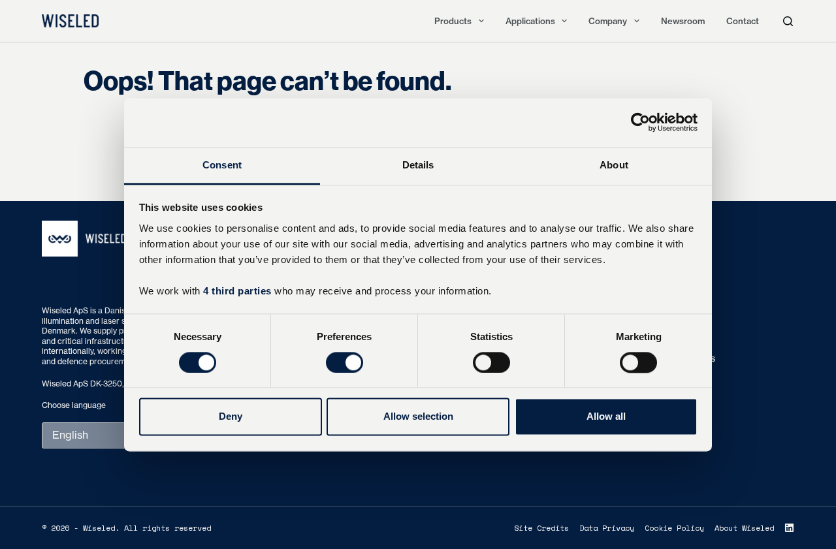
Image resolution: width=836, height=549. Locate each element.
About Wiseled (744, 528)
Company (607, 21)
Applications (530, 21)
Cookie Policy (674, 528)
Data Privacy (606, 528)
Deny (230, 416)
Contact (742, 21)
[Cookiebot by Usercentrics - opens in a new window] (640, 122)
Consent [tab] (222, 164)
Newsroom (683, 21)
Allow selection (418, 416)
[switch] (344, 362)
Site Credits (541, 528)
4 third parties (237, 290)
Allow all (606, 416)
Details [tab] (418, 164)
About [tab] (614, 164)
